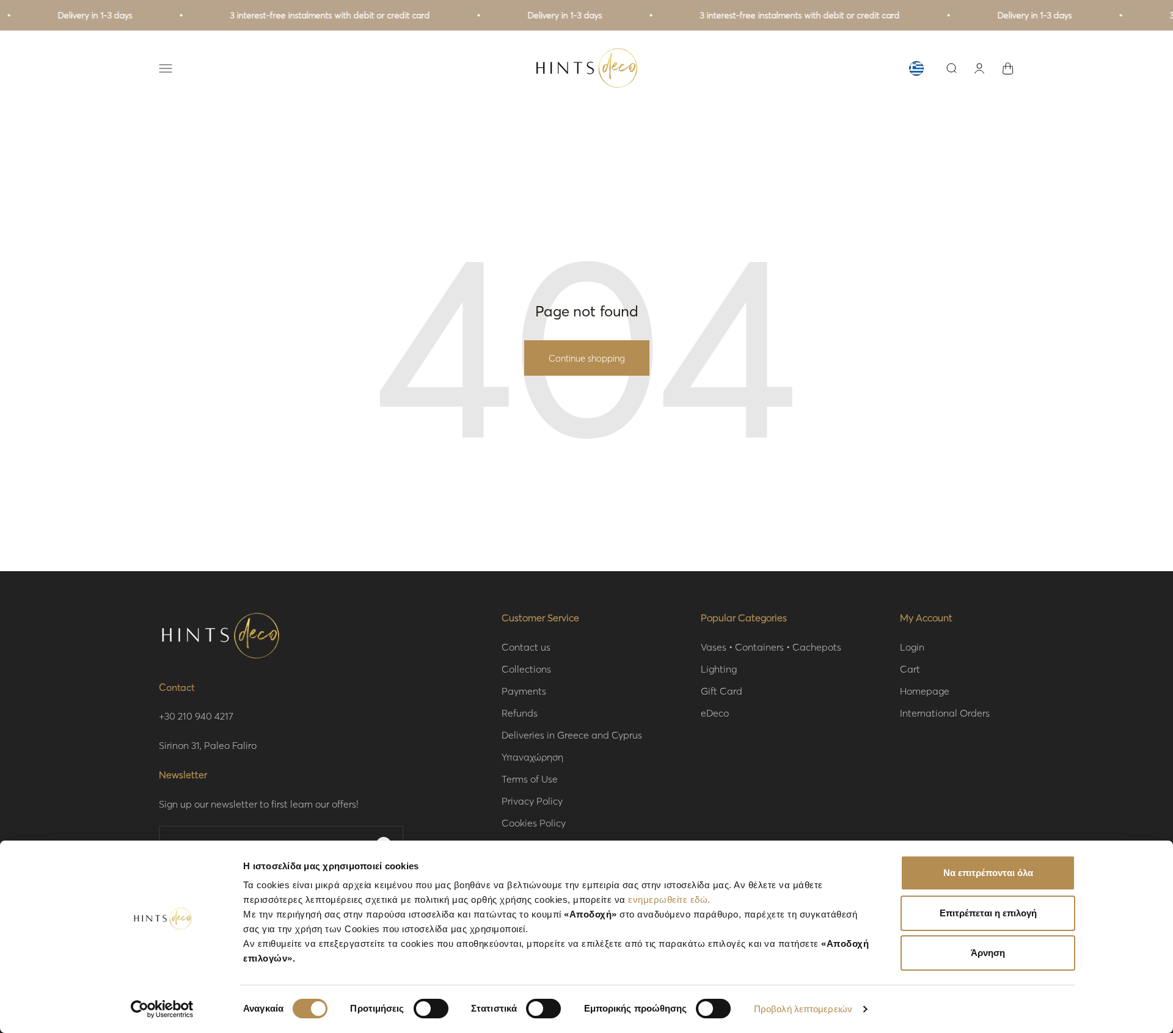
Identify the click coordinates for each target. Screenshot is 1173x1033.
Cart (910, 668)
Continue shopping (587, 358)
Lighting (719, 668)
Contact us (526, 646)
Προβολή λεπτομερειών (803, 1009)
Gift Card (721, 690)
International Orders (945, 712)
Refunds (520, 712)
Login (912, 646)
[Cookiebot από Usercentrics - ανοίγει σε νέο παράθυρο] (162, 1009)
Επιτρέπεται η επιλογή (988, 913)
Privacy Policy (532, 800)
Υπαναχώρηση (532, 756)
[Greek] (916, 68)
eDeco (715, 712)
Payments (524, 690)
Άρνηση (988, 952)
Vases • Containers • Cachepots (771, 646)
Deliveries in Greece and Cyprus (572, 734)
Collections (526, 668)
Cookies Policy (534, 822)
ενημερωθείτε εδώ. (669, 899)
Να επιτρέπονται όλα (988, 872)
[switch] (431, 1008)
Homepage (924, 690)
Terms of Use (530, 778)
